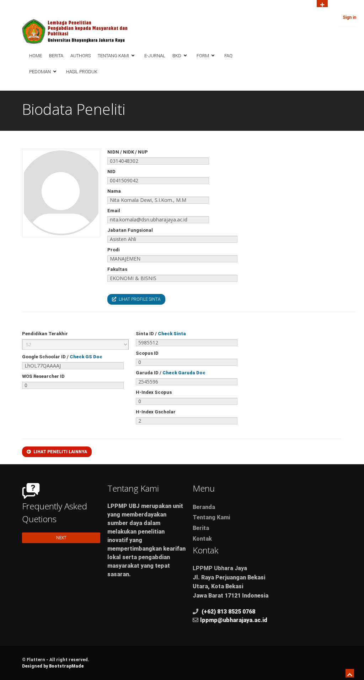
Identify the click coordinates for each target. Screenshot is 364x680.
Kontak (202, 538)
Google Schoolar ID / (62, 356)
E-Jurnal (154, 55)
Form (203, 55)
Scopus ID (147, 353)
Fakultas (117, 269)
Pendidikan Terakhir (45, 333)
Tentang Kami (114, 55)
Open (322, 3)
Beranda (204, 507)
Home (35, 55)
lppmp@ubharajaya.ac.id (233, 620)
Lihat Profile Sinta (139, 299)
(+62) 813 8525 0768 (228, 611)
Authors (80, 55)
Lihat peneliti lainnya (59, 451)
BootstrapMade (66, 666)
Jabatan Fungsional (130, 230)
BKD (177, 55)
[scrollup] (351, 674)
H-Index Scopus (154, 392)
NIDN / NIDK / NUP (127, 152)
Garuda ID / (170, 372)
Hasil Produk (81, 71)
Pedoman (40, 71)
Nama (114, 191)
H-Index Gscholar (156, 411)
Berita (56, 55)
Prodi (113, 249)
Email (113, 210)
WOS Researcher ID (43, 376)
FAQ (228, 55)
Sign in (349, 17)
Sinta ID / (161, 333)
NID (111, 171)
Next (61, 538)
